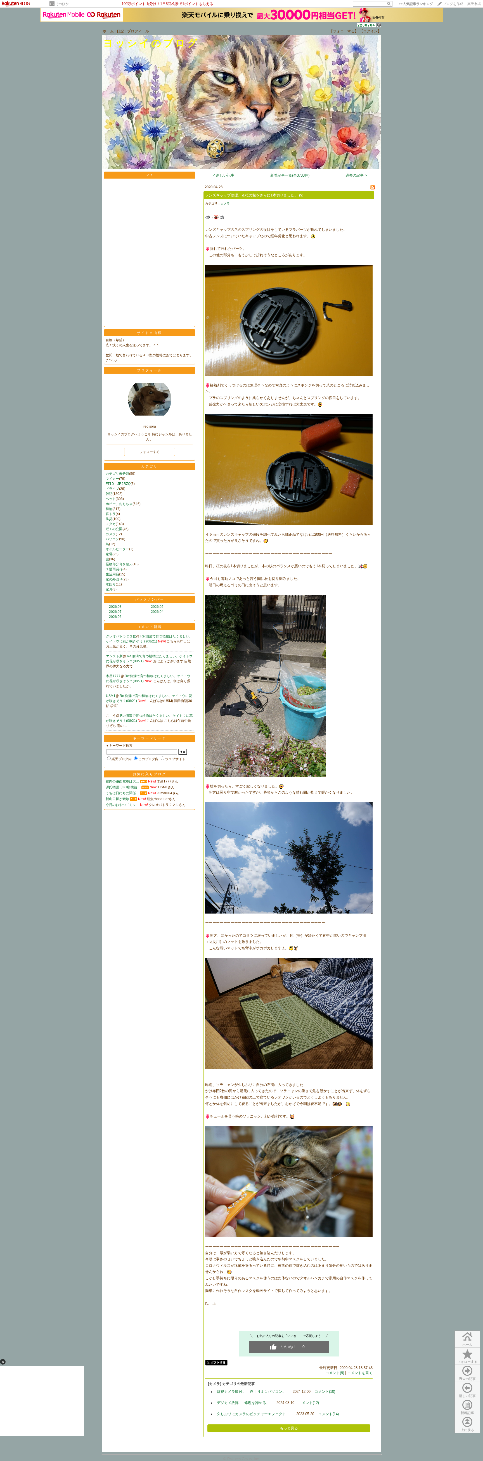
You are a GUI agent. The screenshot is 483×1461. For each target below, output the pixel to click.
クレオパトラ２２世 (121, 636)
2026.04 (157, 612)
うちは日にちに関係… (122, 793)
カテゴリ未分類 (117, 474)
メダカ (111, 524)
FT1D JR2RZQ (118, 484)
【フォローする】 (343, 31)
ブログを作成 (453, 4)
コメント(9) (334, 1373)
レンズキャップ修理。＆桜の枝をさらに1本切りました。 (251, 195)
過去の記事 (467, 1379)
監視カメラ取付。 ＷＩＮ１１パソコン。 (251, 1391)
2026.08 (115, 607)
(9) (301, 195)
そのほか (62, 4)
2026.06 (115, 617)
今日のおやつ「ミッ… (122, 805)
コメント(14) (328, 1414)
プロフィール (138, 31)
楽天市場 (474, 4)
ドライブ (112, 489)
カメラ (111, 534)
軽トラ (111, 514)
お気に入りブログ (149, 774)
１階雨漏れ (114, 569)
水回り (111, 584)
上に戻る (467, 1430)
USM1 (110, 696)
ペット (111, 499)
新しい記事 (467, 1396)
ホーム (108, 31)
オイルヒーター (117, 549)
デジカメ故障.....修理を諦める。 (243, 1403)
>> (416, 4)
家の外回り (114, 579)
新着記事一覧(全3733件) (289, 175)
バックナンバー (149, 599)
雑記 (109, 494)
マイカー (112, 479)
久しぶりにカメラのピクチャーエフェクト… (253, 1414)
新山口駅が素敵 (117, 799)
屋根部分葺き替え (119, 564)
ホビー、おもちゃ (119, 504)
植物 (109, 509)
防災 (109, 519)
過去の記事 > (356, 175)
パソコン (112, 539)
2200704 (366, 25)
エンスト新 (114, 656)
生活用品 (112, 574)
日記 (120, 31)
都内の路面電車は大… (122, 781)
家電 (109, 554)
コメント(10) (324, 1391)
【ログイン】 (370, 31)
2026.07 (115, 612)
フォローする (467, 1362)
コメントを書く (360, 1373)
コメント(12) (308, 1403)
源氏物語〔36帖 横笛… (123, 787)
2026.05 (157, 607)
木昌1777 (113, 676)
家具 (109, 589)
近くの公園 (114, 529)
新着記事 (467, 1413)
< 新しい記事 (223, 175)
